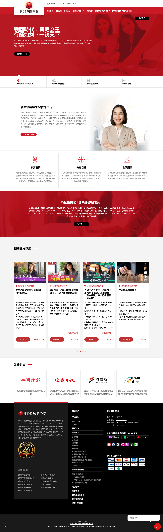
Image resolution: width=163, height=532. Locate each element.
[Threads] (118, 444)
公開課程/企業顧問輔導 (26, 286)
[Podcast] (127, 444)
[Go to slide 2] (80, 351)
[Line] (136, 444)
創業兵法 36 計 (77, 463)
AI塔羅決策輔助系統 (79, 451)
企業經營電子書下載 (79, 457)
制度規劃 (75, 448)
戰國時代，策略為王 (25, 81)
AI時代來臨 (126, 81)
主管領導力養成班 (127, 290)
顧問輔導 (75, 443)
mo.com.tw (120, 425)
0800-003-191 (71, 3)
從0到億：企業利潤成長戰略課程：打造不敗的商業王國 (64, 291)
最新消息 (75, 428)
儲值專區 (75, 465)
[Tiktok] (132, 444)
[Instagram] (123, 444)
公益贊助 (75, 424)
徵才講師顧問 (77, 499)
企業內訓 (75, 440)
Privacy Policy (91, 526)
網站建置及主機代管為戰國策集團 (81, 524)
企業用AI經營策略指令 (80, 454)
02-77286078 (121, 419)
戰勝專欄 (75, 490)
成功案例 (75, 486)
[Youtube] (109, 444)
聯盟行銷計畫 (77, 503)
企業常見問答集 (78, 495)
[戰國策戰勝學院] (29, 7)
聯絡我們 (54, 3)
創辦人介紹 (76, 421)
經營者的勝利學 (58, 81)
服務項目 (75, 432)
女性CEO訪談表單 (78, 477)
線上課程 (75, 446)
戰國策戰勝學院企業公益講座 (82, 460)
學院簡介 (75, 417)
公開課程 (75, 437)
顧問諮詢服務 (92, 81)
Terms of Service (105, 526)
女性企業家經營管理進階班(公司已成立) (29, 291)
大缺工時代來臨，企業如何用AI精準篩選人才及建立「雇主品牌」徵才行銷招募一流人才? (97, 294)
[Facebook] (113, 444)
